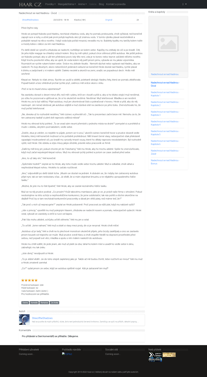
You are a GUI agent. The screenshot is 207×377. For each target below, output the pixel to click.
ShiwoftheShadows (30, 20)
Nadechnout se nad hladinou (165, 74)
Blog (101, 4)
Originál (108, 20)
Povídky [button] (49, 4)
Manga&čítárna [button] (66, 4)
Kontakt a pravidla (115, 4)
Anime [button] (81, 4)
